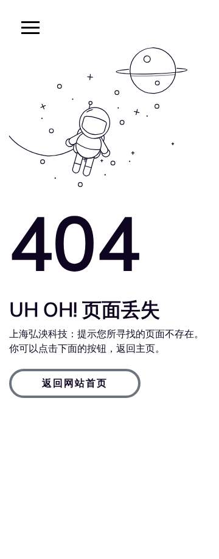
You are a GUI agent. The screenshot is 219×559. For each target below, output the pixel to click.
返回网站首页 (75, 383)
